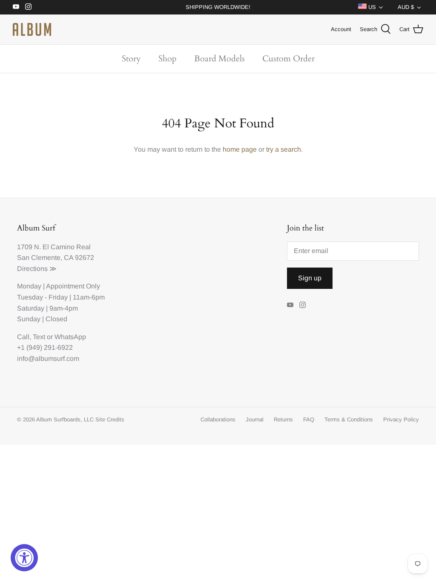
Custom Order (288, 58)
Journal (255, 419)
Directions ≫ (37, 268)
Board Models (219, 58)
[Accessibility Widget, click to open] (24, 557)
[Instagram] (28, 6)
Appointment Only (73, 286)
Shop (167, 58)
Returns (283, 419)
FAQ (308, 419)
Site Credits (109, 419)
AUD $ (406, 7)
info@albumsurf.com (48, 358)
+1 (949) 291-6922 (45, 347)
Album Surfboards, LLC (65, 419)
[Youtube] (16, 6)
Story (131, 58)
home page (240, 149)
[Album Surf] (32, 29)
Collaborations (218, 419)
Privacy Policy (401, 419)
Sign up (309, 278)
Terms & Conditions (348, 419)
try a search (283, 149)
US (371, 7)
